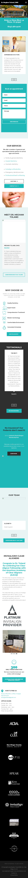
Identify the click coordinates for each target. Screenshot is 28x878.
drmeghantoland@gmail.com (8, 697)
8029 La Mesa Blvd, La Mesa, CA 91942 (14, 21)
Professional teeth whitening (15, 175)
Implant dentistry (11, 161)
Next (23, 641)
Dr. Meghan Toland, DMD (9, 2)
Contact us (14, 873)
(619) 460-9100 (14, 27)
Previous (5, 641)
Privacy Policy (14, 875)
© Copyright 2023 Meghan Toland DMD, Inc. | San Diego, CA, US (14, 868)
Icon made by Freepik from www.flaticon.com (14, 871)
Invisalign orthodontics (13, 169)
